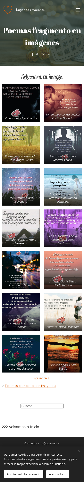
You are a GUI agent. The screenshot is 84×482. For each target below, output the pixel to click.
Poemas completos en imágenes (30, 386)
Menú (78, 10)
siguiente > (41, 378)
